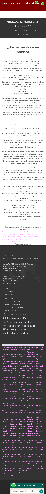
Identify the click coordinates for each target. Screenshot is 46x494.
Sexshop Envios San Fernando (39, 373)
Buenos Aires (6, 232)
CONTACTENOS (11, 311)
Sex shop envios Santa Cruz (5, 428)
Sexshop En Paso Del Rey (40, 356)
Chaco (18, 241)
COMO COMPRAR (12, 295)
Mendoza (27, 232)
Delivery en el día (16, 318)
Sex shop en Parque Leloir (6, 449)
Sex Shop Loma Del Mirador (39, 407)
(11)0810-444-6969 (17, 276)
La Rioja (19, 237)
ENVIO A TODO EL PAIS (14, 304)
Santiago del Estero (33, 237)
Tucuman (34, 232)
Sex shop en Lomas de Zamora (6, 456)
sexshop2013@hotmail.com (17, 281)
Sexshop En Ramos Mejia (6, 356)
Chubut (26, 239)
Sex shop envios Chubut (30, 428)
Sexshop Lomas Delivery (5, 407)
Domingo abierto (16, 329)
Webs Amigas (23, 345)
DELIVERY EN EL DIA (12, 301)
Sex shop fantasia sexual (30, 421)
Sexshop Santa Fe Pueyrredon (6, 435)
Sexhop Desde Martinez (39, 387)
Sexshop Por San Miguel (39, 421)
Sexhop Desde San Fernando (31, 387)
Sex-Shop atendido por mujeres (14, 380)
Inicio (19, 34)
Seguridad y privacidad (19, 321)
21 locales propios (17, 314)
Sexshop (13, 461)
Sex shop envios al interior (13, 435)
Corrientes (12, 234)
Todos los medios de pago (21, 325)
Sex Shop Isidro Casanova (13, 421)
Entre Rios (5, 234)
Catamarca (11, 237)
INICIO (7, 288)
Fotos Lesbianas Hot (13, 472)
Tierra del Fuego (18, 239)
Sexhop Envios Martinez (5, 387)
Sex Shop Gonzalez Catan (22, 421)
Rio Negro (33, 239)
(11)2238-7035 (17, 279)
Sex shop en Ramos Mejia (14, 442)
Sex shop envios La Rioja (13, 428)
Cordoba (13, 232)
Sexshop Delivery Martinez (22, 373)
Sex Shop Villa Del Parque (13, 394)
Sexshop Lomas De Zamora (30, 394)
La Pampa (27, 234)
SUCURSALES (10, 292)
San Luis (34, 234)
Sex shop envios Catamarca (39, 428)
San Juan (4, 237)
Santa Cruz (5, 241)
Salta (24, 237)
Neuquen (12, 241)
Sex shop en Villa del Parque (23, 435)
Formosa (9, 239)
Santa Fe (20, 232)
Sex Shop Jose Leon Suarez (30, 414)
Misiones (20, 234)
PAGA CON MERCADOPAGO (15, 308)
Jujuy (3, 239)
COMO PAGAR (10, 298)
